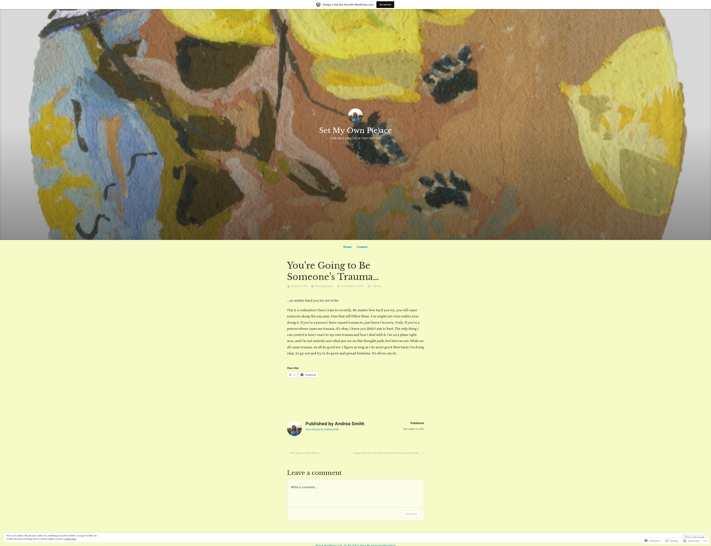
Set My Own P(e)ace (355, 130)
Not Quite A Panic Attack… (303, 453)
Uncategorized (324, 286)
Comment (411, 513)
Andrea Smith (299, 286)
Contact (362, 247)
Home (347, 247)
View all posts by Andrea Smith (322, 429)
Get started (385, 4)
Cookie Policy (70, 539)
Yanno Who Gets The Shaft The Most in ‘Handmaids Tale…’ (387, 453)
